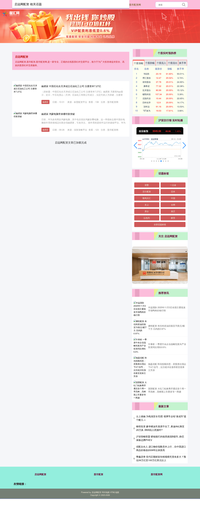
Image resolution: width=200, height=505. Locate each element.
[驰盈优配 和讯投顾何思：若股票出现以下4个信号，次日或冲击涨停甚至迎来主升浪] (140, 367)
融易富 (45, 102)
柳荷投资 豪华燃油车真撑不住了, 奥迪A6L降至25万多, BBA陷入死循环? (160, 428)
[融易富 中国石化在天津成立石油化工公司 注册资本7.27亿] (25, 95)
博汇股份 (146, 77)
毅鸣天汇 (147, 198)
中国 (173, 198)
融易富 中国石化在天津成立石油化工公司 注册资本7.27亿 (71, 86)
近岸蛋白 (146, 90)
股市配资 (98, 474)
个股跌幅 (150, 63)
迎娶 (147, 184)
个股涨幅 (138, 63)
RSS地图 (106, 492)
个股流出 (172, 63)
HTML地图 (114, 492)
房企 (147, 211)
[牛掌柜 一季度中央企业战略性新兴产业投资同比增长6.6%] (140, 345)
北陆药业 (146, 98)
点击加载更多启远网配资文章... (71, 142)
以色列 (147, 217)
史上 (147, 204)
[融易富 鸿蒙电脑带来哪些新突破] (25, 123)
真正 (173, 211)
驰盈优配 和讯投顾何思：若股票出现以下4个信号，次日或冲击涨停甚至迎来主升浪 (167, 367)
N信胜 (146, 73)
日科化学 (146, 102)
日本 (173, 191)
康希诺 (146, 86)
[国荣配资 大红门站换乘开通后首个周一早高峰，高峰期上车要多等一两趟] (140, 390)
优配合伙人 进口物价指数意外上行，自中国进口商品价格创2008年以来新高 (161, 448)
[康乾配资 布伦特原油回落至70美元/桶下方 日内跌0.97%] (140, 327)
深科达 (146, 106)
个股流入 (161, 63)
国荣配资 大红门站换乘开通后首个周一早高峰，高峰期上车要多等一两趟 (167, 390)
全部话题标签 (160, 224)
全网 (173, 204)
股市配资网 (135, 4)
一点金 (173, 184)
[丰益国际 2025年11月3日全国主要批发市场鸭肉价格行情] (140, 309)
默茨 (173, 217)
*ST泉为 (146, 110)
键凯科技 (146, 94)
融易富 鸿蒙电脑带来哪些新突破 (58, 114)
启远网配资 (40, 474)
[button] (135, 145)
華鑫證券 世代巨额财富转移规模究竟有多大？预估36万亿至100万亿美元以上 (161, 458)
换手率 (182, 63)
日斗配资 (147, 191)
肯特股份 (146, 81)
